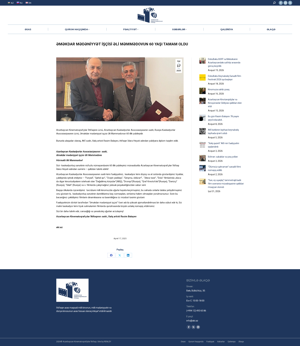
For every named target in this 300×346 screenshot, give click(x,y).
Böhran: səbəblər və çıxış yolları (223, 156)
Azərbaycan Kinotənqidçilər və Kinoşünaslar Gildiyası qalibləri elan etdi (225, 103)
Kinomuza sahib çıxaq (218, 89)
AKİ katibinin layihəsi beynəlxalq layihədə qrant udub (223, 132)
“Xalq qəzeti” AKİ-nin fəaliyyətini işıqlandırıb (223, 145)
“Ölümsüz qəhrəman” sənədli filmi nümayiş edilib (224, 168)
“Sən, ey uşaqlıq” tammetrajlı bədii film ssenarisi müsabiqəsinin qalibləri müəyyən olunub (226, 183)
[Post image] (202, 60)
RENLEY (107, 341)
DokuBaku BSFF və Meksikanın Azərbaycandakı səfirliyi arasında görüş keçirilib (224, 62)
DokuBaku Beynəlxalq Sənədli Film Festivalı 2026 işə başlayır (224, 78)
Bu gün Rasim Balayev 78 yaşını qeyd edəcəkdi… (223, 118)
